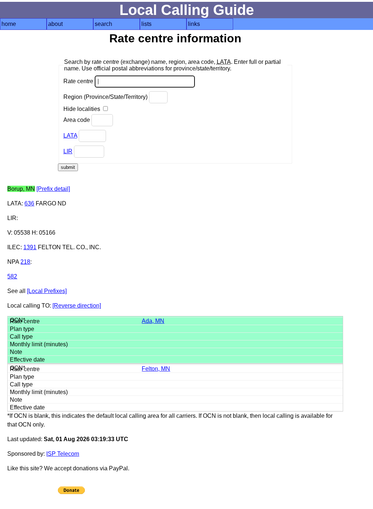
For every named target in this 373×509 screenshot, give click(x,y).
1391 (29, 247)
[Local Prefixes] (47, 291)
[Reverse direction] (76, 305)
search (103, 24)
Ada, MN (153, 321)
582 (12, 276)
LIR (67, 151)
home (8, 24)
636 (29, 203)
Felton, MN (156, 369)
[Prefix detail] (53, 189)
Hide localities (82, 109)
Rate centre (79, 81)
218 (25, 262)
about (55, 24)
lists (146, 24)
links (194, 24)
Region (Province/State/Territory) (106, 97)
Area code (77, 120)
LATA (70, 135)
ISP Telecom (62, 454)
